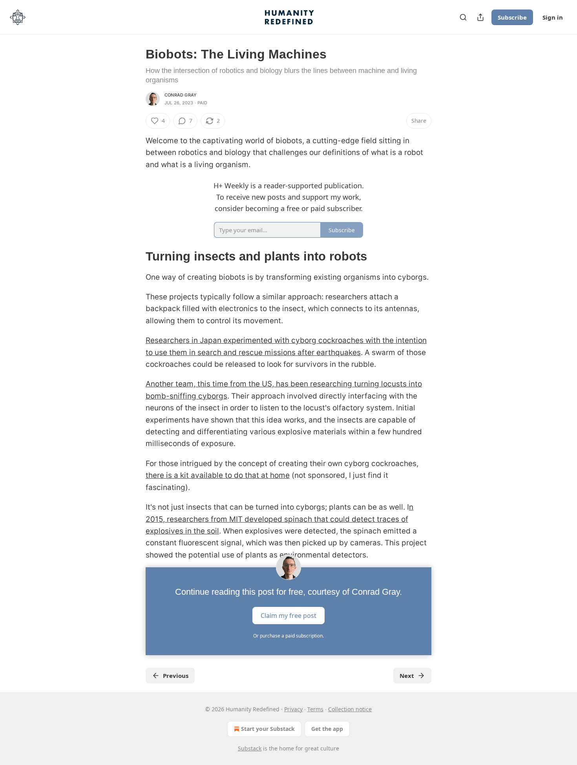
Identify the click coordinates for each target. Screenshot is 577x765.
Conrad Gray (180, 95)
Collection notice (350, 709)
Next (407, 675)
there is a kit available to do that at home (218, 475)
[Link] (134, 256)
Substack (249, 748)
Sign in (552, 17)
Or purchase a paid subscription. (288, 635)
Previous (175, 675)
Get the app (327, 728)
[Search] (463, 17)
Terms (315, 709)
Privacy (293, 709)
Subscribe (512, 17)
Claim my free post (288, 615)
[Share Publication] (480, 17)
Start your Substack (268, 728)
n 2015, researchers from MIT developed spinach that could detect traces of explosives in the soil (279, 519)
